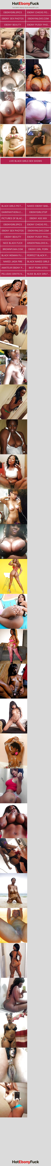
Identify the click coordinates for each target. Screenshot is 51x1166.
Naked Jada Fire (12, 261)
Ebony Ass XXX (38, 218)
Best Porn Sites (38, 267)
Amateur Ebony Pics (13, 267)
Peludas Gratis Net (13, 274)
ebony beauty (12, 24)
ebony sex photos (13, 18)
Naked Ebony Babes (38, 206)
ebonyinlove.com (38, 18)
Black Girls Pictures (13, 206)
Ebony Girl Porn (38, 249)
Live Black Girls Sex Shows (25, 161)
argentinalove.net (38, 243)
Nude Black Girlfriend (39, 274)
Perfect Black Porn (39, 255)
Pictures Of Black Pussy (13, 218)
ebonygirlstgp (38, 212)
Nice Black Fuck (12, 243)
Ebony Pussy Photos (39, 24)
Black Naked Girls (38, 261)
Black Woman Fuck (12, 255)
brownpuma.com (13, 249)
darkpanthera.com (12, 212)
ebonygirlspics (13, 12)
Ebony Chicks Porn (38, 12)
